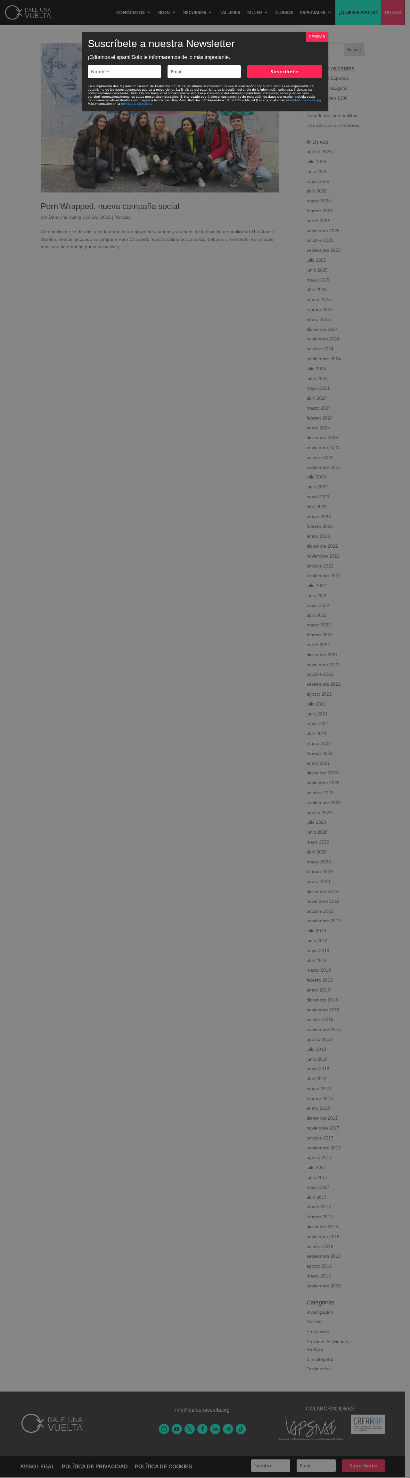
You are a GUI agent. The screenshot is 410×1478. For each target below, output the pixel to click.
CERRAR (317, 37)
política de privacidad (136, 103)
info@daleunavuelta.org (303, 100)
